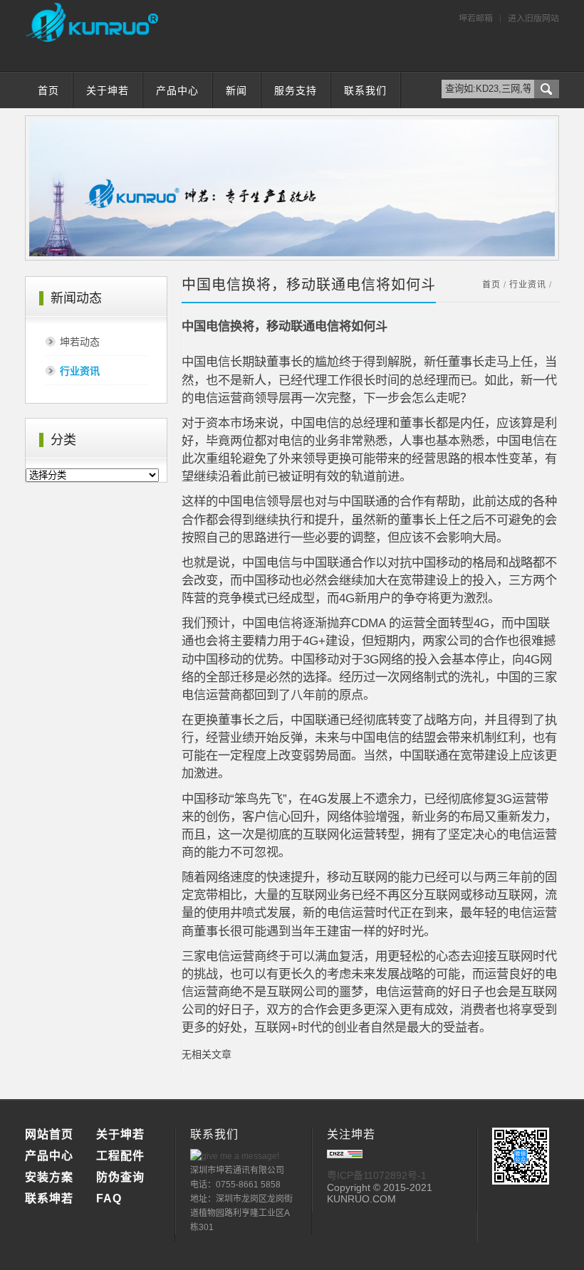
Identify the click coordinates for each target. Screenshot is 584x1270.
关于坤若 (107, 90)
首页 (48, 90)
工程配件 (120, 1156)
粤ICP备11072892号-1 (377, 1175)
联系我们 (365, 90)
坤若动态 (80, 341)
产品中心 (177, 90)
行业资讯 (80, 371)
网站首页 (49, 1134)
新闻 (236, 90)
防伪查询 (120, 1177)
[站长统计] (345, 1154)
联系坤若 (49, 1198)
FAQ (109, 1198)
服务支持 (295, 90)
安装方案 (49, 1177)
